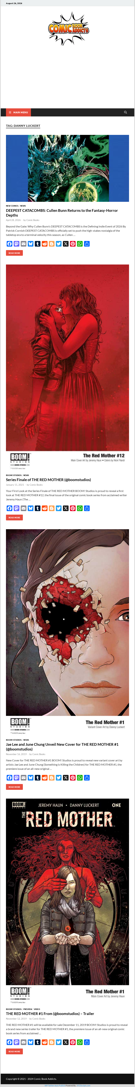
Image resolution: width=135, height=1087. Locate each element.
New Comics (12, 205)
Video (37, 1009)
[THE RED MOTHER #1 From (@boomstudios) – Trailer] (67, 902)
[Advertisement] (67, 82)
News (23, 205)
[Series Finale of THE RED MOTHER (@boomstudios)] (67, 368)
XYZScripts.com (83, 1085)
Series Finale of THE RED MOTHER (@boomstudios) (48, 479)
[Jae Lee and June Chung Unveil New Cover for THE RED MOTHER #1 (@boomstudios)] (67, 633)
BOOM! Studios (13, 475)
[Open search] (125, 112)
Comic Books (32, 220)
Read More (13, 252)
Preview (27, 1009)
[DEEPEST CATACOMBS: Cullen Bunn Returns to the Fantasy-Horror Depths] (67, 169)
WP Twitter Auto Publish (55, 1085)
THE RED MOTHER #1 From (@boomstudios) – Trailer (50, 1013)
